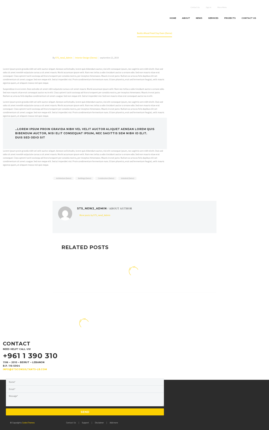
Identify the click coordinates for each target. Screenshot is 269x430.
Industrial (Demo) (127, 178)
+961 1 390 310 (30, 355)
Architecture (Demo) (63, 178)
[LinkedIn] (70, 186)
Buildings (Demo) (84, 178)
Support (85, 423)
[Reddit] (75, 186)
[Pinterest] (62, 186)
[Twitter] (58, 186)
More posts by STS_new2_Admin (94, 215)
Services (213, 18)
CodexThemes (28, 422)
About (186, 18)
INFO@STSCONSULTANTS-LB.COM (25, 369)
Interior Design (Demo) (86, 57)
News (199, 18)
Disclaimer (99, 423)
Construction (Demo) (106, 178)
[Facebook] (54, 186)
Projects (230, 18)
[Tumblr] (66, 186)
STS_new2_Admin (63, 57)
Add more (114, 423)
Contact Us (249, 18)
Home (173, 18)
